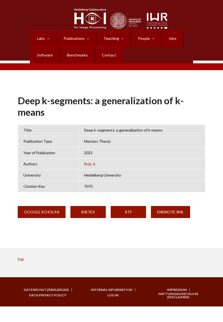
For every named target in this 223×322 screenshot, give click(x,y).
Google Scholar (41, 212)
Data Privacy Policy (47, 295)
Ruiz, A (89, 164)
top (21, 259)
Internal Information (111, 289)
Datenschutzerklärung (46, 289)
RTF (128, 212)
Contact (109, 55)
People (144, 38)
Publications (74, 38)
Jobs (172, 38)
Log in (112, 295)
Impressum (177, 289)
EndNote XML (170, 212)
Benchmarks (77, 55)
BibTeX (88, 212)
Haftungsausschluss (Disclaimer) (178, 295)
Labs (41, 38)
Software (45, 55)
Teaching (111, 38)
